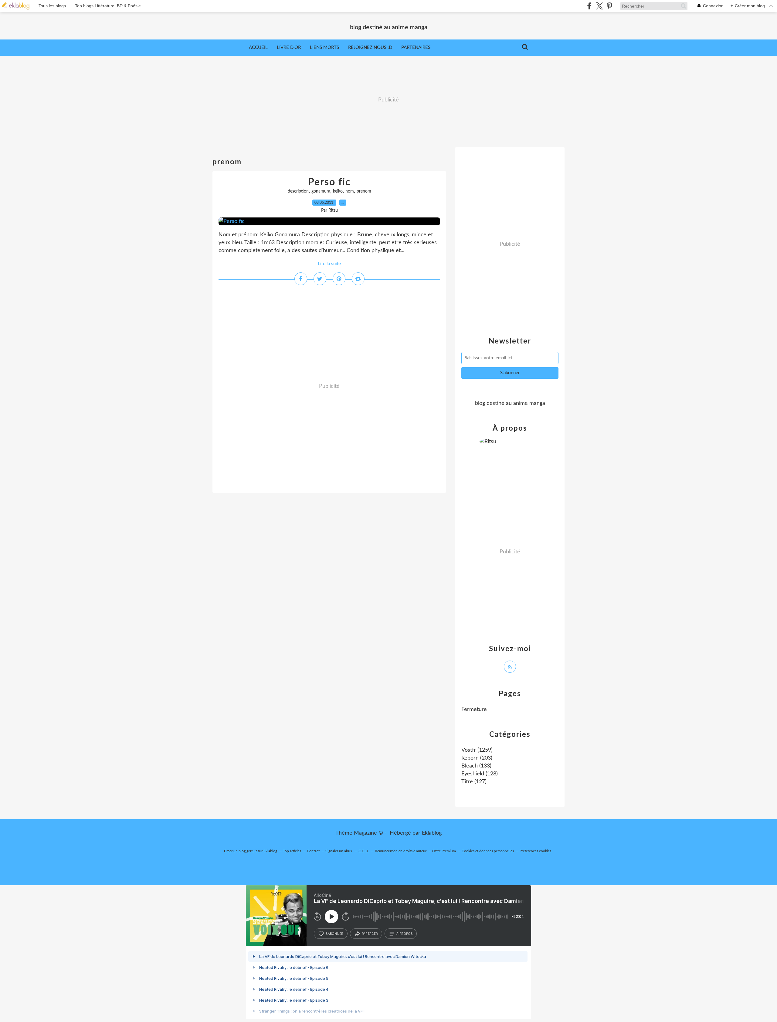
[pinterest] (609, 5)
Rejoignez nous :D (370, 47)
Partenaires (415, 47)
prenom (364, 191)
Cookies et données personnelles (488, 851)
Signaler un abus (339, 851)
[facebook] (589, 5)
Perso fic (329, 182)
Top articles (292, 851)
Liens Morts (324, 47)
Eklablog (432, 833)
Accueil (258, 47)
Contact (313, 851)
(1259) (477, 750)
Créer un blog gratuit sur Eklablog (250, 851)
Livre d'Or (289, 47)
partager (370, 933)
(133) (476, 766)
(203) (476, 758)
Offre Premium (444, 851)
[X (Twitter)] (599, 5)
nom (349, 191)
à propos (404, 933)
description (298, 191)
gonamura (320, 191)
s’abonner (334, 933)
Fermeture (474, 709)
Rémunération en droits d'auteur (400, 851)
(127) (474, 781)
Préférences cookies (535, 851)
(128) (479, 774)
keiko (338, 191)
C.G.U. (363, 851)
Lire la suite (329, 263)
